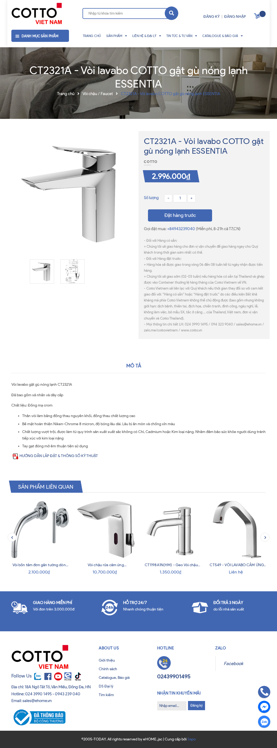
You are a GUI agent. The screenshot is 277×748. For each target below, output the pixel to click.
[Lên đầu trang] (14, 734)
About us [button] (109, 648)
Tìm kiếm (106, 695)
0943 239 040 (67, 694)
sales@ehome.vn (37, 700)
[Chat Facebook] (264, 707)
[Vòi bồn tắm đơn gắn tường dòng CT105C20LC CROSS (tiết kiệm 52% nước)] (40, 529)
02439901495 (173, 676)
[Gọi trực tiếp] (264, 692)
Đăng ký (196, 705)
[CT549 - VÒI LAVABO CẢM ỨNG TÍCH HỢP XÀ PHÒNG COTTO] (237, 529)
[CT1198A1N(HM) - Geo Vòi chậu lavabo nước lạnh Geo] (171, 529)
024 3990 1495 (38, 694)
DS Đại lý (106, 686)
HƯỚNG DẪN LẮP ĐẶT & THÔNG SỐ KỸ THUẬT (58, 456)
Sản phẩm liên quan (46, 486)
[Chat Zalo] (264, 722)
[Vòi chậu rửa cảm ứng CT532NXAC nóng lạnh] (106, 529)
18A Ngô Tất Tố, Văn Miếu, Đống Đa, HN (58, 687)
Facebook (233, 663)
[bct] (38, 717)
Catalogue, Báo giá (114, 677)
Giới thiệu (107, 660)
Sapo (191, 739)
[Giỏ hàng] (258, 17)
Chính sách (108, 669)
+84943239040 (181, 228)
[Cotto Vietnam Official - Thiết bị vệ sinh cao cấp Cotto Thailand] (36, 13)
